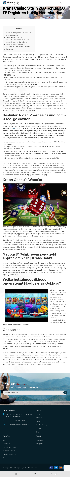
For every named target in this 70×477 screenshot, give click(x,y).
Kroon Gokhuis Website (14, 37)
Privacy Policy (7, 458)
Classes (38, 421)
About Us (39, 418)
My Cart (54, 474)
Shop (38, 432)
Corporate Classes (9, 451)
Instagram (39, 444)
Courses (39, 428)
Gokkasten (9, 49)
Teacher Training (41, 425)
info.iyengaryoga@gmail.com (19, 424)
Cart (4, 440)
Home (38, 414)
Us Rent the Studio (9, 447)
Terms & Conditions (9, 454)
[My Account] (16, 474)
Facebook (39, 440)
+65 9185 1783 (20, 420)
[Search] (61, 3)
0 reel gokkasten (16, 128)
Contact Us (6, 444)
